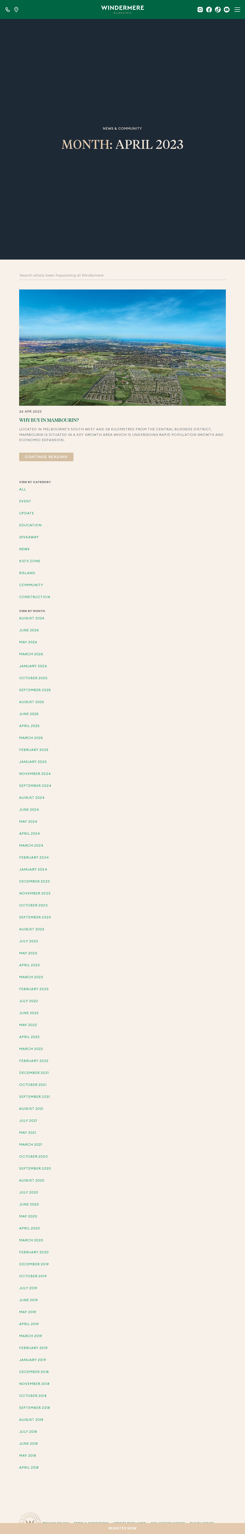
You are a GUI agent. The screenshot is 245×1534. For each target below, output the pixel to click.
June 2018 (28, 1443)
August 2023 (32, 929)
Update (26, 513)
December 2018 (34, 1372)
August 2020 (32, 1180)
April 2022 (29, 1037)
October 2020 (33, 1156)
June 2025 (29, 714)
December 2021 (34, 1073)
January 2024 (33, 869)
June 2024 (29, 809)
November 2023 (35, 893)
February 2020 (34, 1252)
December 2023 (34, 881)
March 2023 (31, 977)
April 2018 (29, 1467)
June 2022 (29, 1013)
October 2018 (33, 1396)
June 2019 (28, 1300)
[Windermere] (122, 9)
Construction (34, 597)
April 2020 (29, 1228)
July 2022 (28, 1001)
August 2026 (32, 618)
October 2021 (33, 1085)
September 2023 (35, 917)
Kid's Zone (30, 561)
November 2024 (35, 774)
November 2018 (34, 1384)
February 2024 (34, 857)
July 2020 (28, 1192)
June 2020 (29, 1204)
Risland (27, 573)
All (22, 489)
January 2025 (33, 762)
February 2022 (34, 1061)
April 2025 (29, 726)
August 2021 (31, 1109)
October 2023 (33, 905)
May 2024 (28, 821)
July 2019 (28, 1288)
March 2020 (31, 1240)
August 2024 (32, 798)
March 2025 (31, 738)
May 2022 (28, 1025)
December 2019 (34, 1264)
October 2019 (33, 1276)
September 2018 (34, 1408)
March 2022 (31, 1049)
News (24, 549)
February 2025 (34, 750)
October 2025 (33, 678)
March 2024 (31, 845)
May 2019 (27, 1312)
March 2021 (30, 1144)
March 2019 (31, 1336)
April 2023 (29, 965)
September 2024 (35, 786)
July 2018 (28, 1432)
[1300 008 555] (7, 9)
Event (25, 501)
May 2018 (27, 1455)
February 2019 (33, 1348)
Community (31, 585)
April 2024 (29, 833)
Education (30, 525)
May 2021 (27, 1132)
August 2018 (31, 1420)
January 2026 (33, 666)
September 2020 (35, 1168)
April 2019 (29, 1324)
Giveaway (29, 537)
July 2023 (28, 941)
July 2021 (28, 1121)
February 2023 (34, 989)
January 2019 (32, 1360)
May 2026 (28, 642)
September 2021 (34, 1097)
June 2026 (29, 630)
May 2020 (28, 1216)
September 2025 (35, 690)
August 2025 (32, 702)
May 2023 (28, 953)
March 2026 (31, 654)
